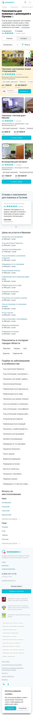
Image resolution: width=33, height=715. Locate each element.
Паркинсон (23, 81)
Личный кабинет (16, 586)
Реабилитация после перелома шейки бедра (16, 389)
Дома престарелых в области (11, 646)
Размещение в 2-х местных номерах (16, 484)
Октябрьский (6, 502)
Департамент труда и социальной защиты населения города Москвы (18, 599)
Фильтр (27, 45)
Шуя (24, 348)
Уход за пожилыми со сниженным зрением (16, 404)
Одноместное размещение (11, 249)
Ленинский (5, 507)
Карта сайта (6, 661)
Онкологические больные (11, 270)
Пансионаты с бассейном (12, 474)
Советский (5, 511)
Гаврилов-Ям (17, 353)
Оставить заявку (16, 138)
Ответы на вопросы (8, 569)
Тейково (5, 535)
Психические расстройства (13, 419)
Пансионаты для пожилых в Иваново (13, 649)
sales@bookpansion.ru (9, 580)
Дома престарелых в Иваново (11, 643)
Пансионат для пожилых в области (12, 639)
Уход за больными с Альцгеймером (14, 319)
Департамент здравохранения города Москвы (19, 615)
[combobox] (11, 44)
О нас (4, 562)
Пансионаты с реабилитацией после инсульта (16, 429)
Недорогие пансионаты (10, 291)
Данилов (6, 353)
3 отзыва (18, 165)
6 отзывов (19, 74)
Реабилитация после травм (11, 285)
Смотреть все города (9, 543)
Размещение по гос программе (13, 264)
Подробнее (23, 708)
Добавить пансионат (16, 591)
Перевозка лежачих (10, 479)
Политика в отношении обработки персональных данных (12, 669)
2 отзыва (18, 121)
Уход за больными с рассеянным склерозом (16, 374)
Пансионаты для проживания (12, 237)
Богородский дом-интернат (14, 161)
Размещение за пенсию (10, 331)
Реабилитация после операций (14, 424)
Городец (17, 348)
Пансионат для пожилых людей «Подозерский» (16, 70)
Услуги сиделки (7, 313)
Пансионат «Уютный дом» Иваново (14, 116)
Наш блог (5, 673)
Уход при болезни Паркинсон (12, 243)
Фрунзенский (6, 515)
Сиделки (22, 128)
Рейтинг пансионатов (8, 656)
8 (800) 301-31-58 (9, 574)
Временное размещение (10, 325)
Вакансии (5, 679)
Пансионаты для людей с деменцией (16, 379)
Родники (5, 527)
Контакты (5, 565)
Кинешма (5, 539)
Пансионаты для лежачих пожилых (14, 298)
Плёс (4, 531)
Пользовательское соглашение (12, 665)
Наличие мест (25, 91)
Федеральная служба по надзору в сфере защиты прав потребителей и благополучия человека (18, 607)
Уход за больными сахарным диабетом (16, 414)
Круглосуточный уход (11, 469)
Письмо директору (8, 676)
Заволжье (6, 348)
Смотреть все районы (9, 519)
